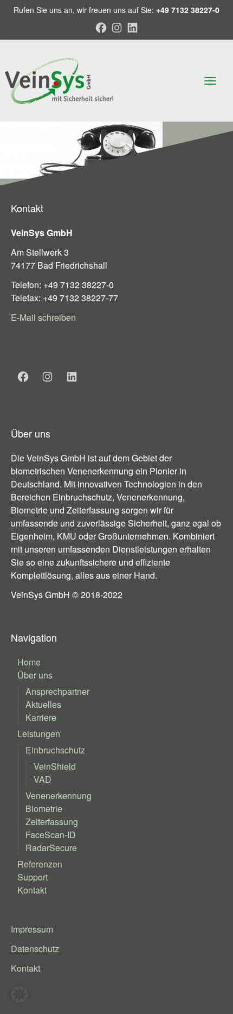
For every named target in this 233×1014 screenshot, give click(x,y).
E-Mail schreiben (43, 317)
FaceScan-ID (50, 834)
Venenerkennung (58, 795)
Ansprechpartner (57, 691)
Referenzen (39, 864)
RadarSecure (51, 847)
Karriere (40, 717)
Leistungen (38, 733)
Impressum (32, 929)
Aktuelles (43, 704)
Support (32, 877)
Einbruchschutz (55, 750)
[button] (19, 994)
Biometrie (43, 808)
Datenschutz (35, 948)
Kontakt (32, 890)
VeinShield (55, 766)
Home (29, 662)
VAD (42, 779)
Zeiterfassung (51, 821)
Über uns (35, 675)
